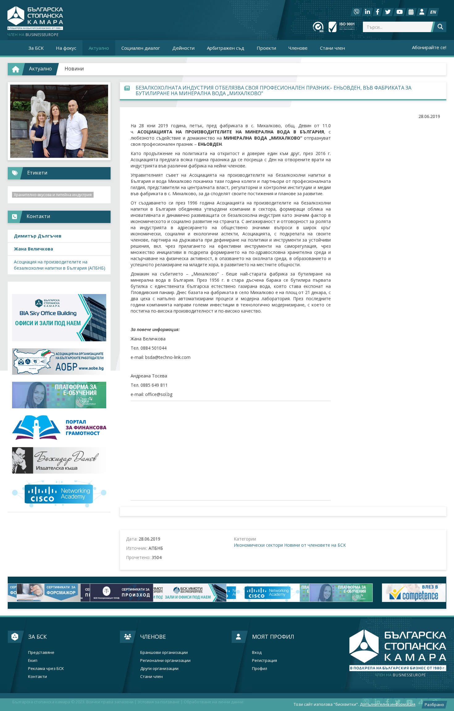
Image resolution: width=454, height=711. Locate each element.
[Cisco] (264, 592)
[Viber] (356, 12)
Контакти (37, 677)
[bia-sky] (59, 317)
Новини (74, 68)
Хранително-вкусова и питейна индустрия (53, 194)
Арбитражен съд (225, 48)
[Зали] (411, 12)
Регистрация (264, 660)
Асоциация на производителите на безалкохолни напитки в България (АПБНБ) (59, 265)
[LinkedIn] (367, 12)
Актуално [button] (99, 48)
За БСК (37, 636)
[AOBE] (59, 361)
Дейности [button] (183, 48)
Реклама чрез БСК (46, 669)
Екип (32, 660)
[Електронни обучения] (59, 395)
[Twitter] (388, 12)
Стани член (332, 48)
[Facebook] (377, 12)
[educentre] (59, 494)
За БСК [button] (36, 48)
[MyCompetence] (410, 592)
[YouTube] (399, 12)
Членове (153, 636)
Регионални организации (165, 660)
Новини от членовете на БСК (315, 545)
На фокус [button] (66, 48)
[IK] (59, 460)
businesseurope (400, 675)
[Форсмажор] (44, 592)
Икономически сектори (258, 545)
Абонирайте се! (429, 47)
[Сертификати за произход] (117, 592)
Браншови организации (164, 652)
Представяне (41, 652)
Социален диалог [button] (140, 48)
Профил (259, 669)
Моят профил (273, 636)
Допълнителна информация (387, 704)
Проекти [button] (266, 48)
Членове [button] (298, 48)
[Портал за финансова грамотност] (59, 427)
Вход (257, 652)
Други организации (159, 669)
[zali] (190, 592)
